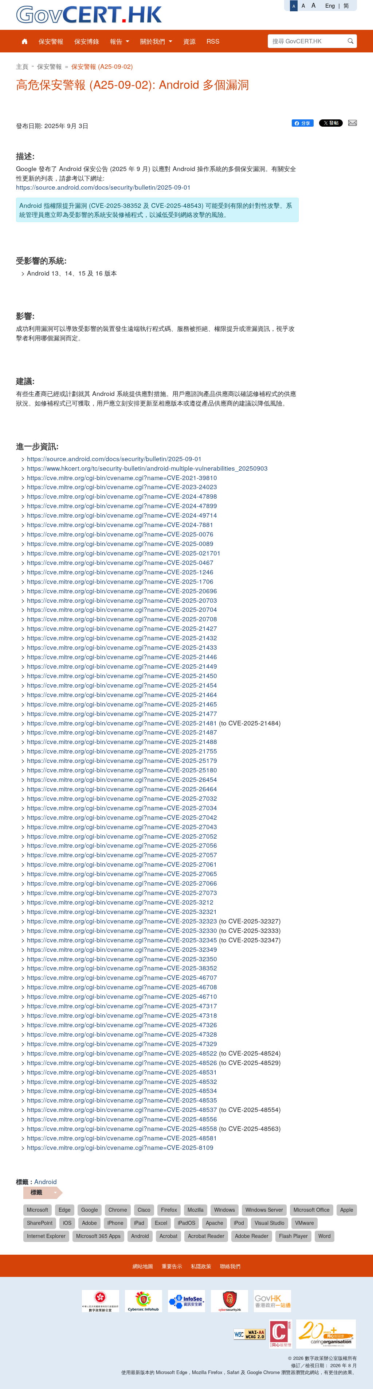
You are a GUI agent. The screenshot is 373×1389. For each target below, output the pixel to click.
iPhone (115, 1222)
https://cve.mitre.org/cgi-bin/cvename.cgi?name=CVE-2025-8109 (120, 1147)
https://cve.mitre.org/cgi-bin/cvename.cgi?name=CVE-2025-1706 (120, 581)
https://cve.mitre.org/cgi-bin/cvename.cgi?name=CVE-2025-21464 (122, 694)
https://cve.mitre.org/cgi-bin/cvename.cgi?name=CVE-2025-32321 (122, 911)
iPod (239, 1222)
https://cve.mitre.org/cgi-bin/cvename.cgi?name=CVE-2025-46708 (122, 986)
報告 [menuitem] (117, 40)
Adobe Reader (251, 1235)
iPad (139, 1222)
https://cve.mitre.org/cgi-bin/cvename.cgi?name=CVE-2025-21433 (122, 647)
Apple (346, 1209)
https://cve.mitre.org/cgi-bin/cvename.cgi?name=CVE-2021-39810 (122, 477)
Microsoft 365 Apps (98, 1235)
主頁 (22, 66)
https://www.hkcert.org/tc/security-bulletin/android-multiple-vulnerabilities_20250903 (147, 467)
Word (324, 1235)
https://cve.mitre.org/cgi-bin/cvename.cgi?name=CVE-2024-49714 (122, 514)
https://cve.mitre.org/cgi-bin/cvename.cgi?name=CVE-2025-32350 (122, 958)
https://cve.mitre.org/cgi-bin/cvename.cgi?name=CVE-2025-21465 (122, 703)
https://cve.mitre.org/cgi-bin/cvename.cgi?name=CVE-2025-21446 (122, 656)
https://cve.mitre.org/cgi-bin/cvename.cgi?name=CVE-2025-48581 (122, 1137)
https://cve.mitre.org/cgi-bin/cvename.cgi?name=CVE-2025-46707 (122, 977)
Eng (330, 5)
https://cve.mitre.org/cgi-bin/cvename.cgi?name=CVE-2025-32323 (122, 920)
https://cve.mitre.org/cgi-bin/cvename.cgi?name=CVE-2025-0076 (120, 533)
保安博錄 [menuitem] (86, 40)
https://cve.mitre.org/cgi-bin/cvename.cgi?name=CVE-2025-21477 (122, 713)
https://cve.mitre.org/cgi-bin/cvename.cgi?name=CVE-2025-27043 (122, 826)
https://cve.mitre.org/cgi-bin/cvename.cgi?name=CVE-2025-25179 (122, 760)
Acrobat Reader (206, 1235)
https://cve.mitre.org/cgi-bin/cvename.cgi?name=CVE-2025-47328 (122, 1033)
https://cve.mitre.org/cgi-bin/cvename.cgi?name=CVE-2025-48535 (122, 1099)
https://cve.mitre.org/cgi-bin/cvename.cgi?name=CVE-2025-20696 (122, 590)
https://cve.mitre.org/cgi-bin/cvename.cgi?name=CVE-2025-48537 (122, 1109)
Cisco (144, 1209)
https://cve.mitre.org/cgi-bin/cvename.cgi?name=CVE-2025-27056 (122, 845)
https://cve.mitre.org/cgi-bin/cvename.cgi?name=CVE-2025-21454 (122, 684)
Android (45, 1181)
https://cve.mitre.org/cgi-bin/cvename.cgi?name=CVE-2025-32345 (122, 939)
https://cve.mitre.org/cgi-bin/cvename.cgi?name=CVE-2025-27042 (122, 817)
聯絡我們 (230, 1266)
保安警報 (49, 66)
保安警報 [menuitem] (51, 40)
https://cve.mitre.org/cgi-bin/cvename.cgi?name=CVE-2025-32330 (122, 930)
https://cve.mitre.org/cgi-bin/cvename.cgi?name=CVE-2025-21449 (122, 665)
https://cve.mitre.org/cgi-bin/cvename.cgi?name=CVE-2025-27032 (122, 798)
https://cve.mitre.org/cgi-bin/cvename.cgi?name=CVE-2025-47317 (122, 1005)
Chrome (118, 1209)
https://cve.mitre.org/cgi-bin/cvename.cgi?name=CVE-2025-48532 (122, 1081)
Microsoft (37, 1209)
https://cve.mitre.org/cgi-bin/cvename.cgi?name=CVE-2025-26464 (122, 788)
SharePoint (39, 1222)
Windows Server (264, 1209)
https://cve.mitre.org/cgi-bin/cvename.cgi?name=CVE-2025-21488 (122, 741)
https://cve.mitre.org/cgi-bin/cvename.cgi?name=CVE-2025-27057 (122, 854)
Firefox (169, 1209)
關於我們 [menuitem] (153, 40)
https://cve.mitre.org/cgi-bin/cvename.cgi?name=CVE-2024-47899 (122, 505)
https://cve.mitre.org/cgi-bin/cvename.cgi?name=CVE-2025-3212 (120, 901)
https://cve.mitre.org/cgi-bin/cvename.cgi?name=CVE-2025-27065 (122, 873)
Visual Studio (269, 1222)
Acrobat (168, 1235)
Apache (214, 1222)
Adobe (89, 1222)
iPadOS (186, 1222)
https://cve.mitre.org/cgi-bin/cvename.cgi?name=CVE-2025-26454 (122, 779)
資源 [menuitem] (189, 40)
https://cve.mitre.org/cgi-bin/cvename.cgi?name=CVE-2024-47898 (122, 495)
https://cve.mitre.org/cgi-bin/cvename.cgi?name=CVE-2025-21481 (122, 722)
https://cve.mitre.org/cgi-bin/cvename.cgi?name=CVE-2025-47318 (122, 1015)
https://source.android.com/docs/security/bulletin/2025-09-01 (103, 186)
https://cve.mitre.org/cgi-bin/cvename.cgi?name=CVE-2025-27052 (122, 835)
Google (89, 1209)
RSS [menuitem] (213, 40)
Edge (65, 1209)
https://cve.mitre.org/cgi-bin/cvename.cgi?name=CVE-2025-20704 (122, 609)
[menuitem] (24, 41)
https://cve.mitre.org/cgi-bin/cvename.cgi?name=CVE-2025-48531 (122, 1071)
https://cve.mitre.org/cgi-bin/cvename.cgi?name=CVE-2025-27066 (122, 882)
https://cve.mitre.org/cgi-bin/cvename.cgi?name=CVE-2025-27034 (122, 807)
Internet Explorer (46, 1235)
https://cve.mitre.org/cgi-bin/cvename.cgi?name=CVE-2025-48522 (122, 1052)
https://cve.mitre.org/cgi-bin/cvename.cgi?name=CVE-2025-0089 (120, 543)
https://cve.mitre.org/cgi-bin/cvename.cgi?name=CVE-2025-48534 (122, 1090)
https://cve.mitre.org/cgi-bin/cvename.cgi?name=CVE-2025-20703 (122, 600)
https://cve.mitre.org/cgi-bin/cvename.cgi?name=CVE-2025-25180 (122, 769)
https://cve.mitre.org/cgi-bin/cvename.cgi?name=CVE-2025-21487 (122, 731)
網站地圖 (143, 1266)
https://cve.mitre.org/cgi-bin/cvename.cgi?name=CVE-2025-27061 (122, 863)
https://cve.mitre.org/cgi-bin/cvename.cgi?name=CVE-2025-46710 (122, 996)
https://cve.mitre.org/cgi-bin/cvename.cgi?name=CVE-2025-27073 (122, 892)
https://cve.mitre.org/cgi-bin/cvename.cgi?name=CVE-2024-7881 (120, 524)
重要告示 (172, 1266)
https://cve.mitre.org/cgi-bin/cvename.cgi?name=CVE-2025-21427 (122, 628)
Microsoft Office (312, 1209)
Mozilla (196, 1209)
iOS (67, 1222)
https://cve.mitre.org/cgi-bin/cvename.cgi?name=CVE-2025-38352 (122, 967)
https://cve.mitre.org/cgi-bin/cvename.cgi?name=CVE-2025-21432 (122, 637)
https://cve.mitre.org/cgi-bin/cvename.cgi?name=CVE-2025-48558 (122, 1128)
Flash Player (293, 1235)
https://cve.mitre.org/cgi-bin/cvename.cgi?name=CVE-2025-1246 (120, 571)
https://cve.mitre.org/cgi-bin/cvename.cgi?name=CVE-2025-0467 (120, 562)
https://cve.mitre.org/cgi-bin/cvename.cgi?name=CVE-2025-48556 (122, 1118)
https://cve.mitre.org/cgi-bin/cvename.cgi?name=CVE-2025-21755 (122, 750)
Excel (161, 1222)
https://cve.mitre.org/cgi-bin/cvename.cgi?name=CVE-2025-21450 (122, 675)
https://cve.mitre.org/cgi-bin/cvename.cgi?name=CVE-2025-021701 (124, 552)
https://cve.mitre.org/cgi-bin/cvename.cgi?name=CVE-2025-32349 (122, 949)
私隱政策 (201, 1266)
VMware (304, 1222)
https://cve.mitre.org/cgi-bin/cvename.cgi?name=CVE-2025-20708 (122, 618)
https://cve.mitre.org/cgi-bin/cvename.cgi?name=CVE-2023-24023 (122, 486)
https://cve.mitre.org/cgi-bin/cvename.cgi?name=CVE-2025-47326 (122, 1024)
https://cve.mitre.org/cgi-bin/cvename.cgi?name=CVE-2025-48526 (122, 1062)
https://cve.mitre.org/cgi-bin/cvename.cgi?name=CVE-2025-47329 (122, 1043)
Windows (224, 1209)
